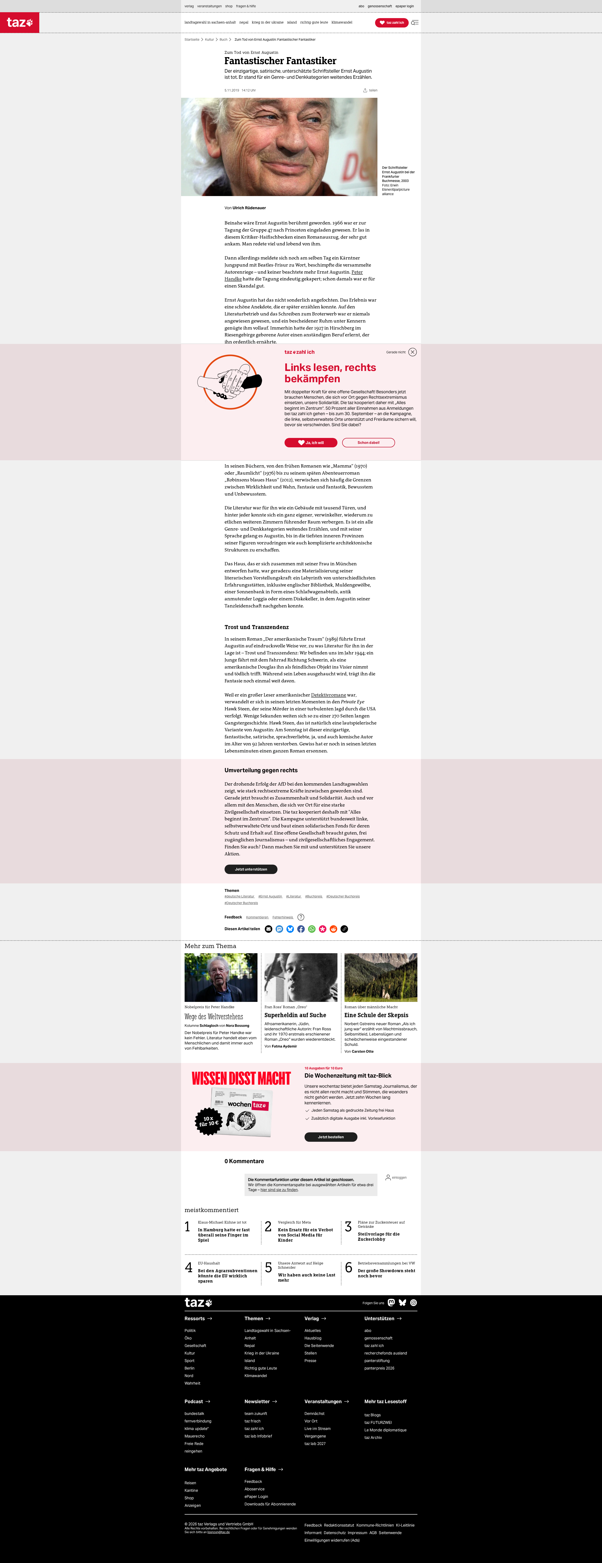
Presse (311, 1360)
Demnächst (315, 1413)
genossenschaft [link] (380, 6)
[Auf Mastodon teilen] (279, 929)
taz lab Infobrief (258, 1436)
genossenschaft (378, 1338)
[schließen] (412, 352)
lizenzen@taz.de (218, 1532)
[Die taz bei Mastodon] (391, 1305)
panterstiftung (377, 1360)
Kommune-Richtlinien (375, 1525)
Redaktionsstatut (339, 1525)
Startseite (192, 39)
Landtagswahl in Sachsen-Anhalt (268, 1334)
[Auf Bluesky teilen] (290, 929)
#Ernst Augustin (270, 896)
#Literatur (294, 896)
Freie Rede (194, 1443)
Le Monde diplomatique (385, 1430)
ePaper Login (256, 1496)
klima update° (197, 1428)
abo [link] (361, 6)
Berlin (190, 1368)
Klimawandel (256, 1375)
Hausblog (313, 1338)
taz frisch (253, 1421)
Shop (189, 1498)
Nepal (250, 1345)
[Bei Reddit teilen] (333, 929)
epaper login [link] (405, 6)
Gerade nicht (396, 352)
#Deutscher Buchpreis (343, 896)
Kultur (209, 39)
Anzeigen (193, 1505)
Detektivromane (328, 695)
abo (367, 1330)
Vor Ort (311, 1421)
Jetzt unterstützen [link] (251, 869)
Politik (190, 1330)
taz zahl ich (374, 1345)
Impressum (358, 1532)
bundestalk (194, 1413)
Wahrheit (192, 1383)
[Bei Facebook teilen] (301, 929)
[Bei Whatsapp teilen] (312, 929)
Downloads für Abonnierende (270, 1504)
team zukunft (256, 1413)
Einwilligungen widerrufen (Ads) (332, 1540)
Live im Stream (318, 1428)
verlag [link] (189, 6)
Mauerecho (195, 1436)
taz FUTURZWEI (378, 1422)
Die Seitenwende (319, 1345)
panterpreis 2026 (379, 1368)
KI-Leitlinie (405, 1525)
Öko (188, 1338)
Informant (314, 1532)
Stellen (311, 1353)
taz (199, 1303)
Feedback (253, 1481)
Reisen (190, 1482)
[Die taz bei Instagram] (413, 1305)
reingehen (193, 1451)
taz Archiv (373, 1437)
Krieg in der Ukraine (262, 1353)
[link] (211, 22)
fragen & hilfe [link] (246, 6)
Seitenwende (390, 1532)
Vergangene (315, 1436)
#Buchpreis (314, 896)
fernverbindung (198, 1421)
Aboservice (255, 1489)
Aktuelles (313, 1330)
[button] (415, 23)
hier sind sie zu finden (279, 1189)
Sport (189, 1360)
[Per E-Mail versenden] (268, 929)
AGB (373, 1532)
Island (250, 1360)
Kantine (191, 1490)
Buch (223, 39)
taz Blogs (372, 1415)
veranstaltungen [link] (209, 6)
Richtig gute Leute (261, 1368)
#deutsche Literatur (240, 896)
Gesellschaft (195, 1345)
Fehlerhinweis (283, 917)
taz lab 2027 (315, 1443)
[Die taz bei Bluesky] (402, 1305)
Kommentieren (257, 917)
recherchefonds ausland (385, 1353)
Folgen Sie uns (373, 1303)
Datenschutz (335, 1532)
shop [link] (229, 6)
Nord (189, 1375)
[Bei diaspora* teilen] (322, 929)
